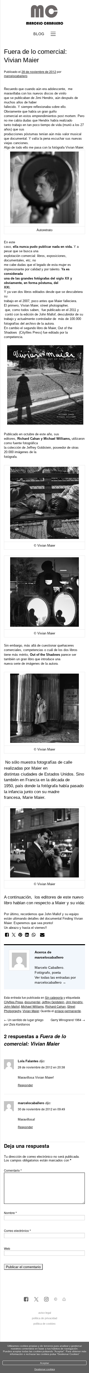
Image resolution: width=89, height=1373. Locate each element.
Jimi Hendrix (44, 98)
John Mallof (47, 314)
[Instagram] (46, 1299)
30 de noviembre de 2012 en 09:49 (41, 1109)
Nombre (10, 1213)
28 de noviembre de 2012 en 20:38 (41, 1067)
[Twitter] (36, 1299)
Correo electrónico (17, 1230)
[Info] (56, 1300)
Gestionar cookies (44, 1369)
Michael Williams (32, 1006)
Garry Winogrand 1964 (68, 1020)
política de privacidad (44, 1318)
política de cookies (44, 1323)
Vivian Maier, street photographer (44, 305)
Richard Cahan (55, 1006)
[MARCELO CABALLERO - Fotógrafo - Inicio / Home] (44, 23)
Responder (25, 1085)
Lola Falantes (28, 1061)
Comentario (13, 1170)
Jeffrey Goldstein (38, 447)
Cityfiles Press (30, 332)
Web (7, 1248)
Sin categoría (54, 997)
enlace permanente (68, 1011)
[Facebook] (26, 1299)
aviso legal (44, 1312)
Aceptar (44, 1363)
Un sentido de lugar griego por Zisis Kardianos (24, 1022)
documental (32, 1002)
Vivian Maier (74, 147)
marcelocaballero (15, 76)
